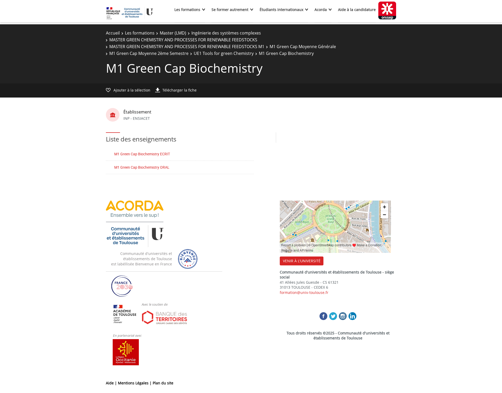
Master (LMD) (173, 33)
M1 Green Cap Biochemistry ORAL (141, 167)
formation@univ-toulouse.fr (304, 292)
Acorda (321, 9)
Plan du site (163, 382)
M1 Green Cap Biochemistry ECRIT (142, 153)
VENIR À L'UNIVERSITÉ (302, 260)
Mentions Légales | (135, 382)
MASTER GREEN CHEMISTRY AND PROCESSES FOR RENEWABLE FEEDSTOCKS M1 (186, 46)
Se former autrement (230, 9)
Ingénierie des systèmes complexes (226, 33)
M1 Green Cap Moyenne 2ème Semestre (149, 53)
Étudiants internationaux (281, 9)
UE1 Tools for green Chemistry (224, 53)
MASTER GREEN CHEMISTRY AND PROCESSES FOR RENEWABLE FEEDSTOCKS (183, 40)
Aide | (112, 382)
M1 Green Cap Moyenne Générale (303, 46)
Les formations (187, 9)
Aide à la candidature (357, 9)
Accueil (113, 33)
